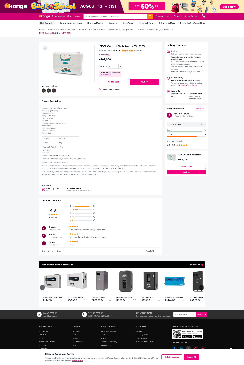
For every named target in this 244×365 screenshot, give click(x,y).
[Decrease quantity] (109, 66)
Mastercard (78, 342)
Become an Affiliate (47, 342)
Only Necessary (172, 357)
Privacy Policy (141, 338)
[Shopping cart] (203, 16)
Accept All (191, 357)
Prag (107, 54)
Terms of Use (44, 349)
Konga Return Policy (189, 85)
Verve (75, 338)
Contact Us (43, 331)
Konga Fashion (128, 23)
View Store (200, 108)
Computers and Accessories (71, 23)
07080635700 (105, 75)
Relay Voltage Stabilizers (160, 29)
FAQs (103, 335)
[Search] (150, 16)
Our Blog (42, 345)
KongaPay (77, 331)
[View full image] (68, 64)
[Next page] (157, 251)
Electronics (113, 23)
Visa (75, 345)
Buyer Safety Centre (109, 331)
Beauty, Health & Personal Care (192, 23)
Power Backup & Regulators (121, 29)
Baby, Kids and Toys (167, 23)
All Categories (48, 23)
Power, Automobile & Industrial (61, 29)
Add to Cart (113, 82)
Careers (42, 338)
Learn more (77, 360)
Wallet (75, 335)
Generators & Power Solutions (92, 29)
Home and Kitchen (147, 23)
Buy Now (144, 82)
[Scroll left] (42, 287)
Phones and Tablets (95, 23)
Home (41, 29)
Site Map (139, 331)
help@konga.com (50, 316)
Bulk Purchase (106, 345)
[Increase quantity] (120, 66)
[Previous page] (143, 251)
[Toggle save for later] (61, 299)
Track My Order (142, 335)
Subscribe (201, 314)
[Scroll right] (201, 287)
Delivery (104, 338)
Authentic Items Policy (145, 342)
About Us (42, 335)
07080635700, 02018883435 (100, 316)
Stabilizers (141, 29)
